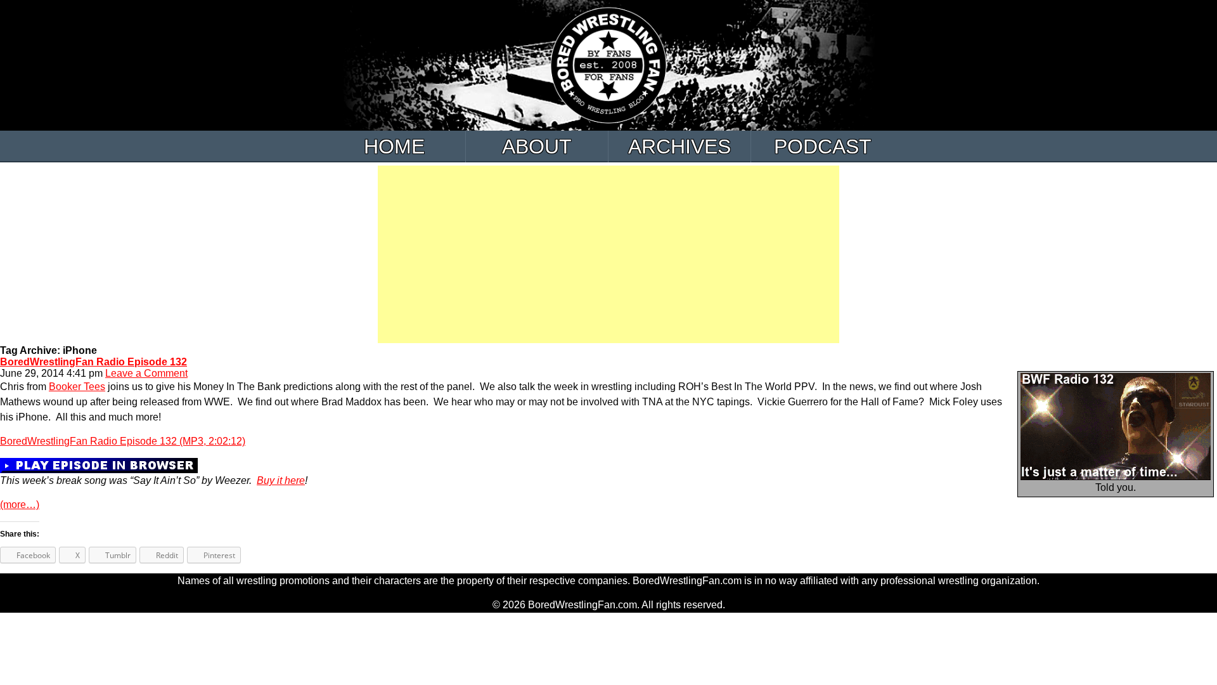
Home (394, 146)
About (537, 146)
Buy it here (281, 480)
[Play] (99, 464)
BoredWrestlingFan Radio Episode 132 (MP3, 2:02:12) (122, 441)
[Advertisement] (608, 254)
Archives (679, 146)
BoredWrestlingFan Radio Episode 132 (93, 361)
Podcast (823, 146)
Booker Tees (77, 386)
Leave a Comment (146, 373)
